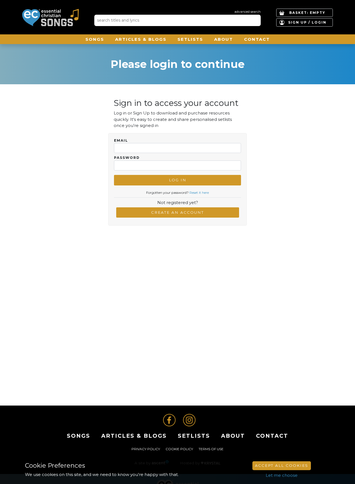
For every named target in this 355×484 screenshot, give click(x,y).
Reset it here (199, 192)
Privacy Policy (145, 449)
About (223, 39)
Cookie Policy (179, 449)
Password (127, 157)
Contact (257, 39)
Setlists (190, 39)
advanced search (247, 11)
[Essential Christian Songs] (50, 17)
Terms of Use (211, 449)
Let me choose (282, 475)
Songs (94, 39)
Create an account (177, 212)
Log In (177, 180)
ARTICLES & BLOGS (140, 39)
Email (121, 140)
